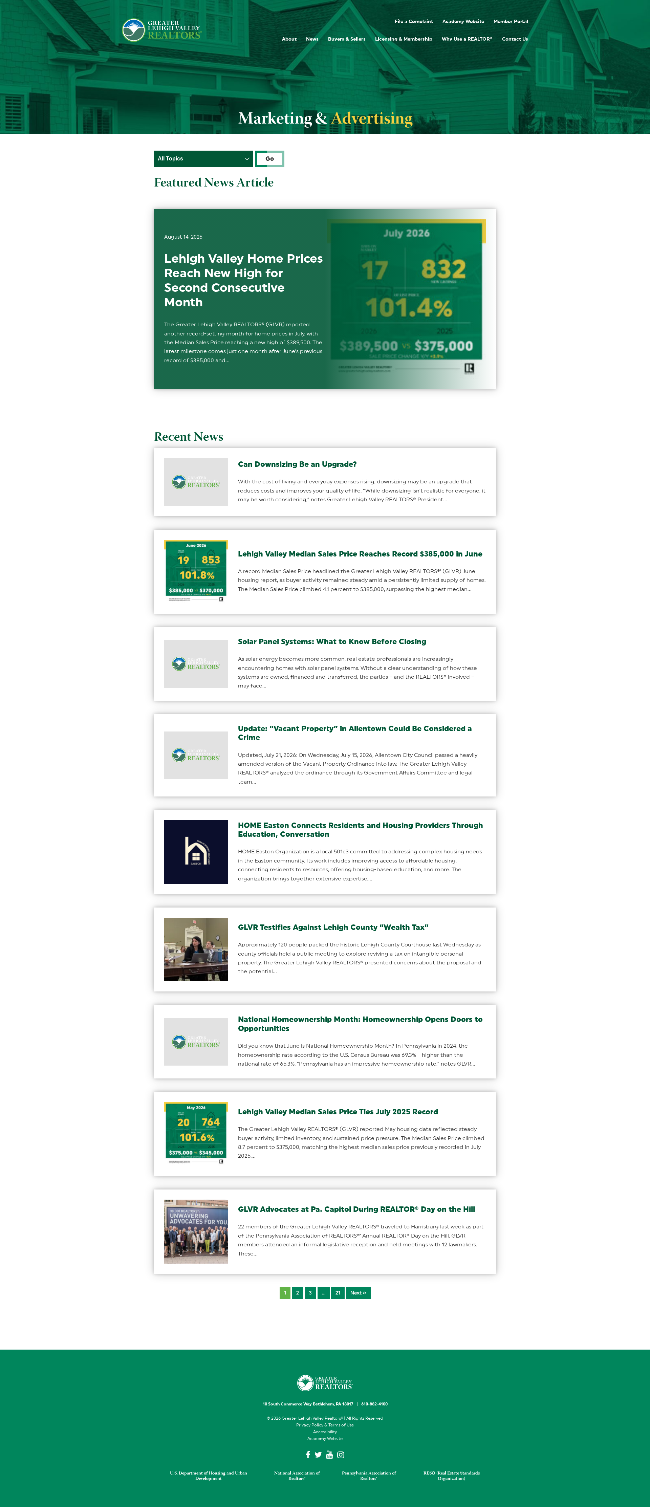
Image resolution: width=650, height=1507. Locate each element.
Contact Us (515, 39)
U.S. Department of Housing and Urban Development (208, 1476)
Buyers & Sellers (347, 39)
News (312, 39)
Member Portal (511, 21)
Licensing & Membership (403, 39)
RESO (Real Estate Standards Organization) (452, 1476)
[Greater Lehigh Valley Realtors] (162, 30)
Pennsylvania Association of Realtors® (369, 1476)
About (289, 39)
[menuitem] (414, 21)
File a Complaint (414, 21)
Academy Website (463, 21)
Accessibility (325, 1432)
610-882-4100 (374, 1404)
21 (337, 1293)
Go (269, 159)
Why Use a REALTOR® (467, 39)
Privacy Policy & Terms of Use (325, 1425)
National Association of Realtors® (297, 1476)
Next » (358, 1293)
